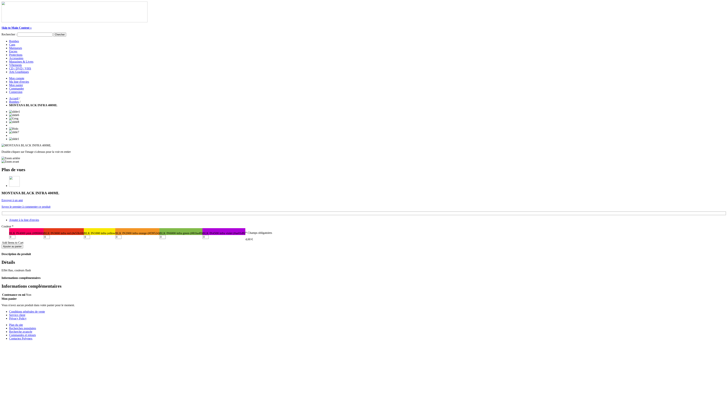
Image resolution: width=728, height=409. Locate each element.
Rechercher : (9, 34)
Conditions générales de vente (27, 311)
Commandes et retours (22, 335)
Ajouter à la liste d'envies (24, 220)
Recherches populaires (22, 328)
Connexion (15, 92)
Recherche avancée (20, 331)
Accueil (13, 98)
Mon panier (16, 85)
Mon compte (16, 78)
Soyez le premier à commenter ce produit (26, 206)
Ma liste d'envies (19, 81)
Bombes (14, 101)
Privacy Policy (18, 318)
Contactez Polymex (20, 338)
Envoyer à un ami (12, 200)
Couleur (7, 226)
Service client (17, 315)
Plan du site (16, 324)
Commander (16, 88)
